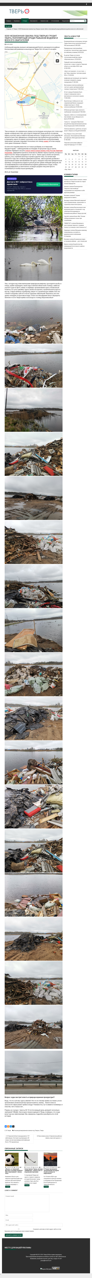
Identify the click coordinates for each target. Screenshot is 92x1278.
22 (79, 164)
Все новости (33, 21)
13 (72, 162)
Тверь (42, 1130)
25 (66, 167)
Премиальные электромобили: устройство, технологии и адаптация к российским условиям (75, 50)
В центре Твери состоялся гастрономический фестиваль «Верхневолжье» (73, 57)
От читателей (55, 21)
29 (79, 167)
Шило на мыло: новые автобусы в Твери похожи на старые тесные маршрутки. (75, 181)
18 (66, 164)
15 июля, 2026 (29, 1167)
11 (66, 162)
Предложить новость (68, 21)
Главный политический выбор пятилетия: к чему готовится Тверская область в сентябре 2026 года (75, 64)
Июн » (70, 169)
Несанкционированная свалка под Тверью (27, 1130)
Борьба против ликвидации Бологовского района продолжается (74, 246)
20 (72, 164)
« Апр (65, 169)
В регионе (16, 21)
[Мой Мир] (11, 1126)
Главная (8, 21)
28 (75, 167)
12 (69, 162)
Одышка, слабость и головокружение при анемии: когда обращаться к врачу (75, 117)
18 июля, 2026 (10, 1167)
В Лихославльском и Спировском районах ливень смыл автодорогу (49, 1137)
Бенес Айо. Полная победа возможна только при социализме (74, 218)
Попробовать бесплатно (48, 184)
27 (72, 167)
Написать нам (44, 21)
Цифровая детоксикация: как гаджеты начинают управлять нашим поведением (75, 80)
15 (79, 162)
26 (69, 167)
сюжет (46, 141)
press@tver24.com (46, 1260)
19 (69, 164)
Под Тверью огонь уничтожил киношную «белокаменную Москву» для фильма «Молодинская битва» (74, 135)
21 (75, 164)
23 (82, 164)
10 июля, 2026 (48, 1167)
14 (75, 162)
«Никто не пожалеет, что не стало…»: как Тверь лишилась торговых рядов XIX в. (75, 73)
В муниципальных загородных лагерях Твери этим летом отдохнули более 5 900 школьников (75, 43)
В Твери (25, 21)
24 (85, 164)
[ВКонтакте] (6, 1126)
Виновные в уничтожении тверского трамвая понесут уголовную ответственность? (75, 225)
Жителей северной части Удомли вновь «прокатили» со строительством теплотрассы (75, 202)
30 (82, 167)
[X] (13, 1126)
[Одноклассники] (8, 1126)
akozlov (17, 1167)
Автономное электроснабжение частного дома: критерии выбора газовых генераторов (74, 87)
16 (82, 162)
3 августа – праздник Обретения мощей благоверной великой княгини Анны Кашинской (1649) (75, 124)
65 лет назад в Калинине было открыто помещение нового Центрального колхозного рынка (74, 94)
